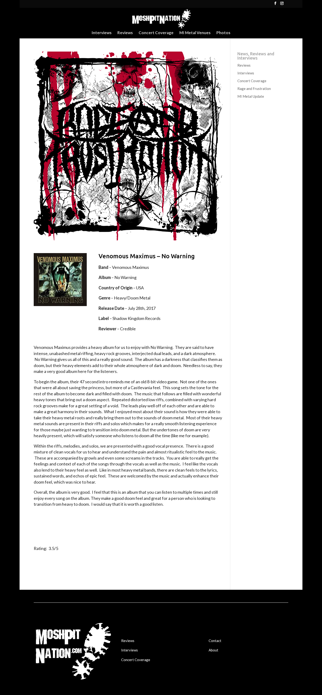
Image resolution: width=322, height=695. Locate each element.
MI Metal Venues (195, 33)
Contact (215, 640)
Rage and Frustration (254, 88)
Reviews (125, 33)
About (213, 650)
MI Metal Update (250, 96)
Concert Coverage (156, 33)
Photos (223, 33)
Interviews (101, 33)
